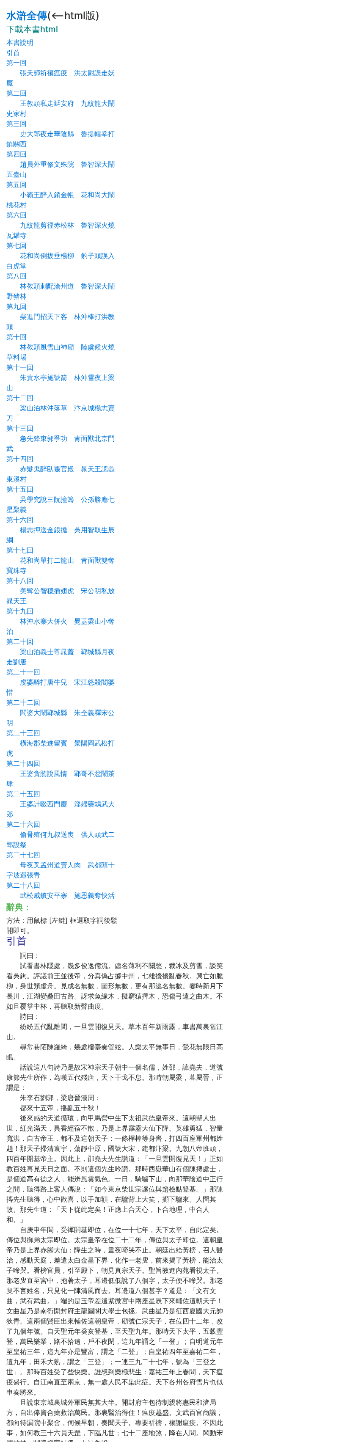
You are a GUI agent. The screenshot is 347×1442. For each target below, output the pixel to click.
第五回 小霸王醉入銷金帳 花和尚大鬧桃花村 (60, 194)
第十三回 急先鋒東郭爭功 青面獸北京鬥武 (60, 438)
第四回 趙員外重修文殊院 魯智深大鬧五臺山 (60, 164)
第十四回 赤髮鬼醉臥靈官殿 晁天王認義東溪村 (60, 468)
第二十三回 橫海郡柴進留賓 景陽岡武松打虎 (60, 743)
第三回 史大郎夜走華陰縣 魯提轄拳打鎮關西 (60, 133)
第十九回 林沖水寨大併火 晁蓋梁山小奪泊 (60, 621)
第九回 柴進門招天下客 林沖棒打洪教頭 (60, 316)
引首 (13, 52)
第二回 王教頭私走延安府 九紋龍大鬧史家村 (60, 103)
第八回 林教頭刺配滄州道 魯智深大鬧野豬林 (60, 286)
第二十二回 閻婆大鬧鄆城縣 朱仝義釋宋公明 (60, 712)
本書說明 (19, 42)
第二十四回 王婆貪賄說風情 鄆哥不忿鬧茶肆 (60, 773)
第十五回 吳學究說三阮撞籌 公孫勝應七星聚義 (60, 499)
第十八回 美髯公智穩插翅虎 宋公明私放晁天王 (60, 590)
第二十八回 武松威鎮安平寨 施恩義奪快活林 (60, 895)
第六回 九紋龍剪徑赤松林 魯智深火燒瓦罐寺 (60, 225)
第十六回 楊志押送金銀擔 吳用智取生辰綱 (60, 529)
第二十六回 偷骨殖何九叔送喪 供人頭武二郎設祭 (60, 834)
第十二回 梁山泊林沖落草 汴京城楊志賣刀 (60, 408)
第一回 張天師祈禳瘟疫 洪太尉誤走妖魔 (60, 72)
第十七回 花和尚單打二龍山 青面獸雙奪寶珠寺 (60, 560)
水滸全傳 (26, 15)
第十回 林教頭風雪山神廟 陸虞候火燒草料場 (60, 347)
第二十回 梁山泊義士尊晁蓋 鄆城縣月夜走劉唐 (60, 651)
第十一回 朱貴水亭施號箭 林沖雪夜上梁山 (60, 377)
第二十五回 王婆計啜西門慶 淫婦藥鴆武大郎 (60, 804)
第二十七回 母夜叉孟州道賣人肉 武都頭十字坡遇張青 (60, 864)
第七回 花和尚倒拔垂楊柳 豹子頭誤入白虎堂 (60, 255)
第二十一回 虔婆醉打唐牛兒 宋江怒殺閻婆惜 (60, 682)
